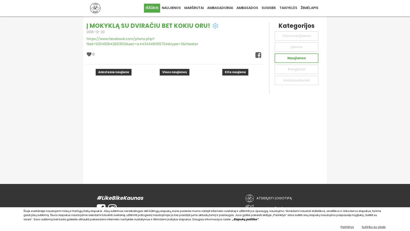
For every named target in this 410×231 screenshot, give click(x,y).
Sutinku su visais (374, 227)
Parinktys (347, 227)
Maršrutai (194, 7)
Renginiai (296, 69)
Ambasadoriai (220, 7)
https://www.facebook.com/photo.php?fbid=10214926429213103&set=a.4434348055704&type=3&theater (142, 41)
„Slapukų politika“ (245, 219)
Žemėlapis (309, 7)
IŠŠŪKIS (152, 7)
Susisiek (269, 7)
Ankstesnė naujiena (113, 72)
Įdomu (297, 46)
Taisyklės (288, 7)
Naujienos (171, 7)
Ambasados (247, 7)
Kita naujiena (235, 72)
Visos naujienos (174, 72)
